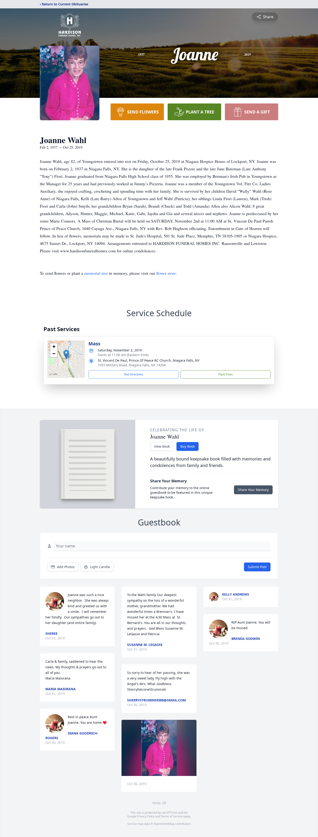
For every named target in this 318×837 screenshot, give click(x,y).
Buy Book (187, 446)
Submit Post (257, 567)
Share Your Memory (253, 489)
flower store (166, 273)
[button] (66, 354)
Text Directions (133, 374)
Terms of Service (172, 816)
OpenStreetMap (164, 824)
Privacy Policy (146, 816)
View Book (162, 446)
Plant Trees (225, 374)
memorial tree (96, 273)
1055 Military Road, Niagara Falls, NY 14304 (132, 365)
